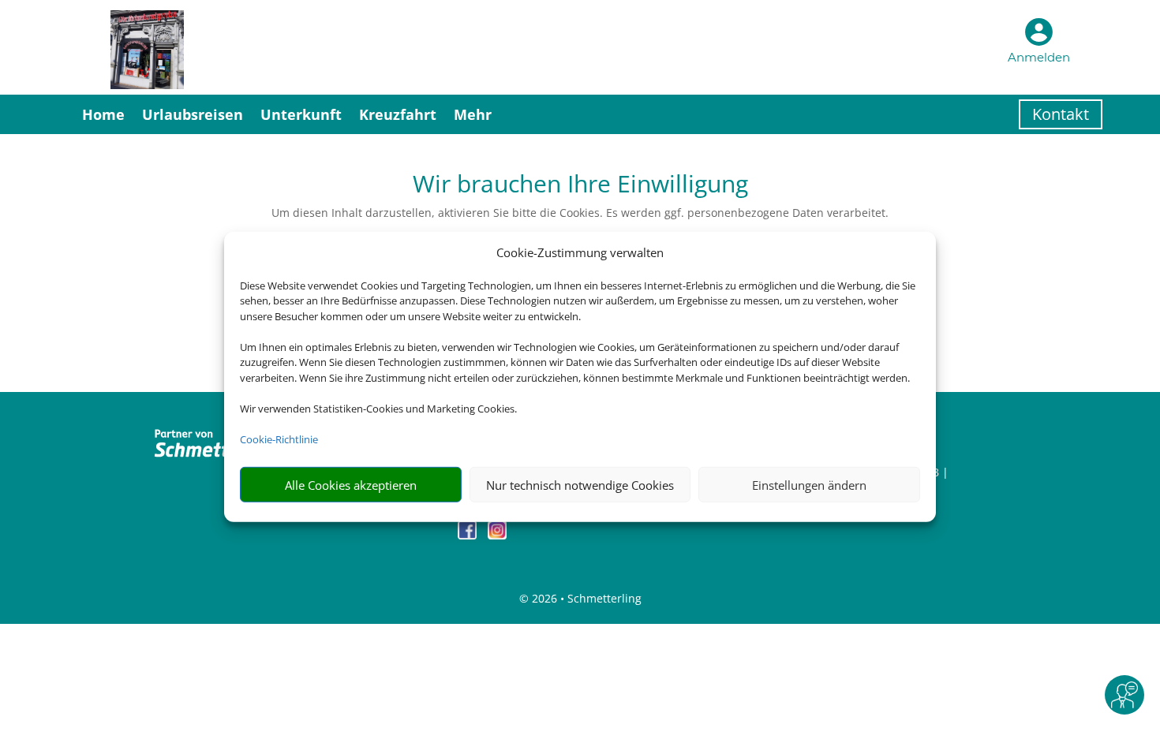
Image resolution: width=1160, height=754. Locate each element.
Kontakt (1060, 114)
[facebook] (469, 535)
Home (103, 114)
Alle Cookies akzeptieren (351, 485)
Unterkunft (301, 114)
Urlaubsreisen (192, 114)
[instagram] (497, 535)
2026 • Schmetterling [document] (585, 598)
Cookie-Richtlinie (279, 439)
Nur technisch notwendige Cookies (580, 485)
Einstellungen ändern (809, 485)
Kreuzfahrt (397, 114)
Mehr (473, 114)
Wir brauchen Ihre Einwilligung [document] (580, 186)
